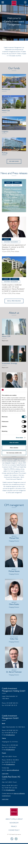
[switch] (24, 421)
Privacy (14, 826)
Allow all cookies (14, 442)
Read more (5, 340)
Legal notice (5, 773)
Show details (19, 437)
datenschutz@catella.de (13, 770)
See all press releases (14, 301)
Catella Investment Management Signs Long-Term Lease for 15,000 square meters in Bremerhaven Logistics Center (14, 197)
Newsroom (14, 823)
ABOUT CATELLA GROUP (14, 819)
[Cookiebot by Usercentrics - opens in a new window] (19, 390)
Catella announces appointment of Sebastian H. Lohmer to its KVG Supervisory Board (14, 247)
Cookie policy (14, 830)
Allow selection (14, 447)
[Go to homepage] (14, 3)
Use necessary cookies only (14, 452)
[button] (2, 2)
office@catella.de (10, 735)
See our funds (14, 161)
